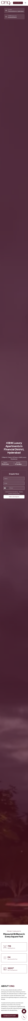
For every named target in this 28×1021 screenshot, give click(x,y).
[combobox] (6, 488)
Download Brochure (18, 2)
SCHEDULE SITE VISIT (9, 1016)
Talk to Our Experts (14, 496)
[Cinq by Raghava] (6, 3)
